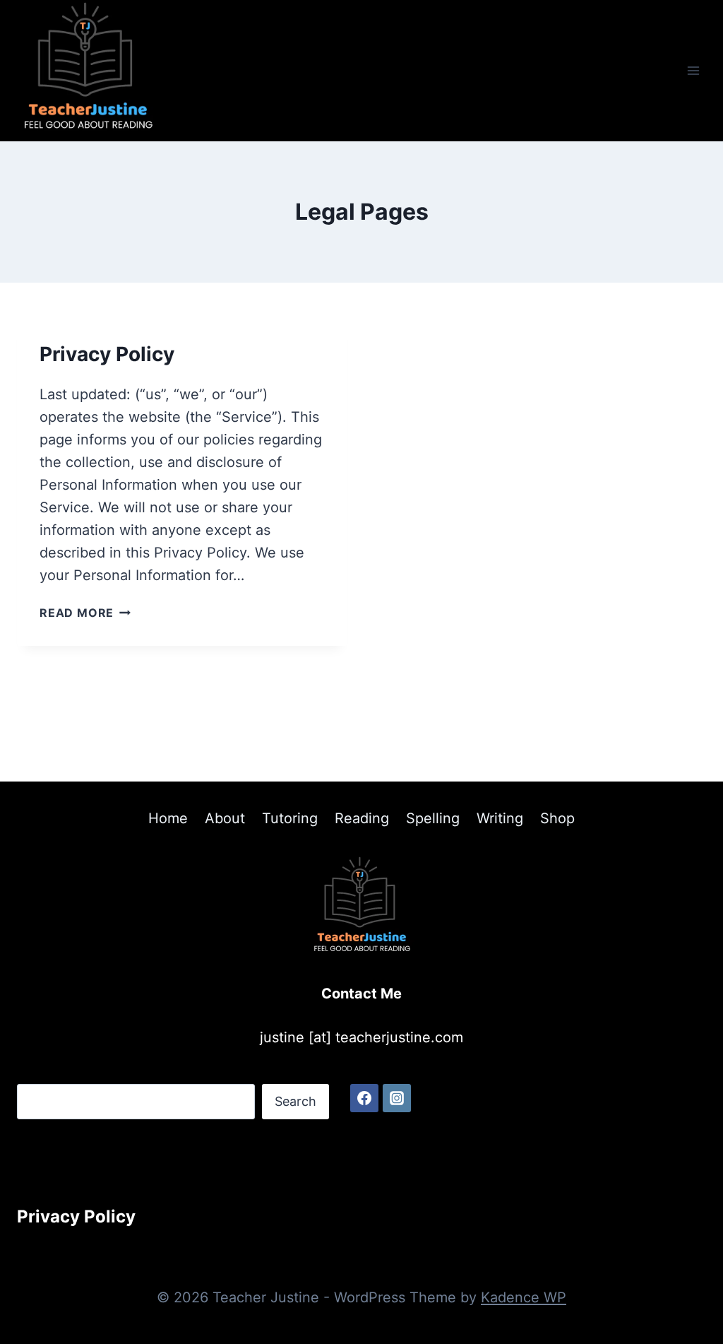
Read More (85, 613)
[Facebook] (364, 1098)
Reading (362, 818)
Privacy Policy (107, 354)
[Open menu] (693, 70)
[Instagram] (397, 1098)
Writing (500, 818)
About (225, 818)
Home (168, 818)
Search (295, 1101)
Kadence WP (523, 1297)
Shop (557, 818)
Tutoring (290, 818)
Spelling (433, 818)
